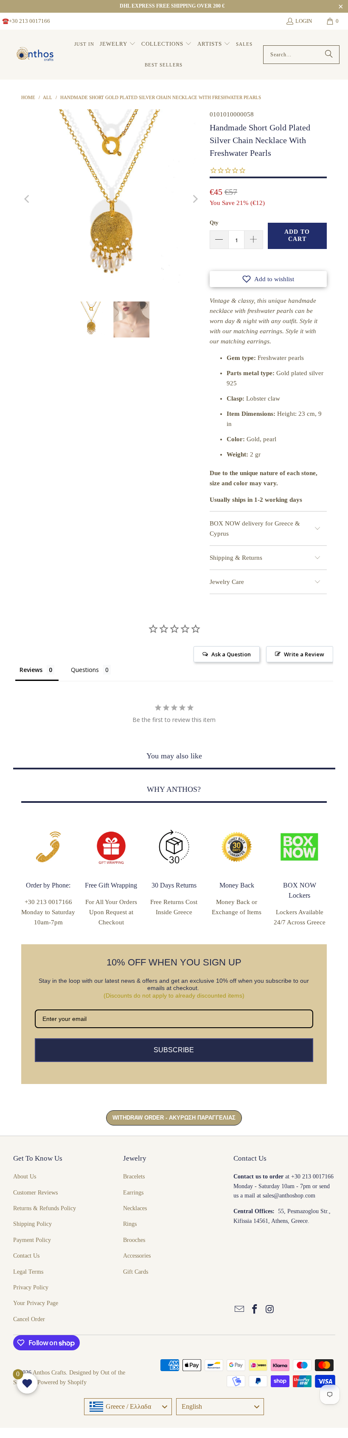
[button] (118, 44)
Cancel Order (29, 1319)
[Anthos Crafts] (36, 54)
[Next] (195, 199)
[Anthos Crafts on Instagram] (270, 1309)
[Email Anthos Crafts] (239, 1309)
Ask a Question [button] (231, 654)
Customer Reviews (35, 1192)
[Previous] (27, 199)
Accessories (137, 1256)
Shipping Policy (32, 1224)
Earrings (133, 1192)
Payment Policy (32, 1240)
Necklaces (135, 1208)
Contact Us (26, 1256)
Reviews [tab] (31, 670)
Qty (214, 222)
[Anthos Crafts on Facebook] (255, 1309)
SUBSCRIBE (174, 1050)
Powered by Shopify (62, 1382)
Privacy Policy (30, 1287)
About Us (24, 1176)
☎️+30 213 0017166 (26, 21)
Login (303, 21)
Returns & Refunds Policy (44, 1208)
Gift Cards (135, 1272)
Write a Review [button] (304, 654)
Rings (130, 1224)
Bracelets (134, 1176)
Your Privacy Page (35, 1303)
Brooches (134, 1240)
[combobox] (128, 1406)
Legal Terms (28, 1272)
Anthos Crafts (49, 1372)
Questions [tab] (85, 670)
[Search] (329, 54)
